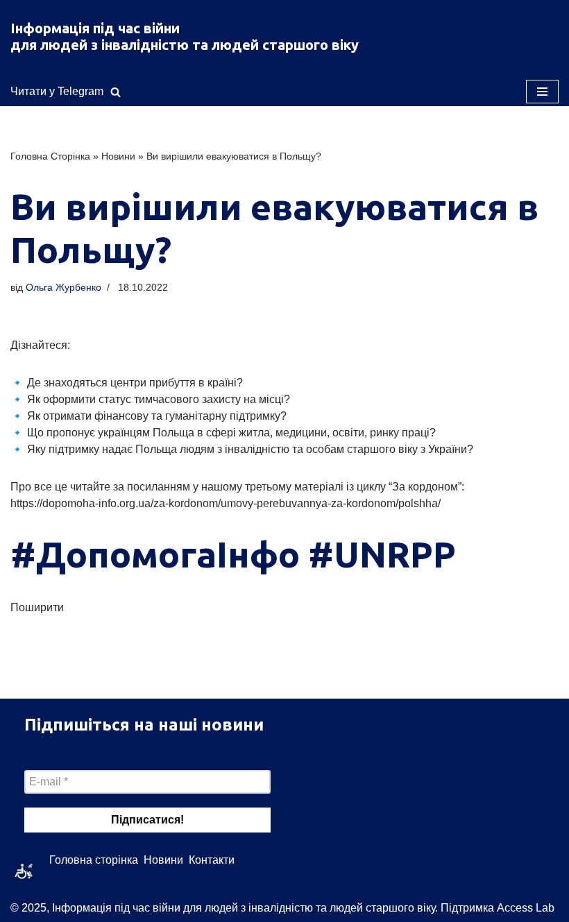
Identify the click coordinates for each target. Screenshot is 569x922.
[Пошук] (115, 92)
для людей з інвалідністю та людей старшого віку (184, 45)
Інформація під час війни (95, 28)
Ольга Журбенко (63, 287)
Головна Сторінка (50, 156)
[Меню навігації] (542, 91)
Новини (118, 156)
